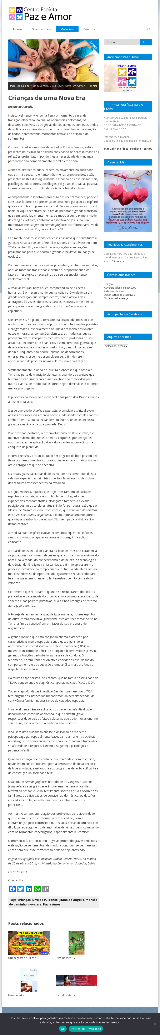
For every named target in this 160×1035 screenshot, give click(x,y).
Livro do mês (63, 958)
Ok (63, 1028)
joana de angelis (71, 900)
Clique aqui (118, 261)
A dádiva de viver (114, 291)
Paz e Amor (51, 904)
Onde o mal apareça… (117, 298)
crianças (24, 900)
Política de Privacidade (86, 1028)
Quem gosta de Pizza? (22, 958)
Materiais (67, 29)
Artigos (93, 45)
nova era (34, 904)
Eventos (89, 29)
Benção (108, 284)
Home (17, 29)
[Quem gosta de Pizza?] (29, 954)
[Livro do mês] (76, 954)
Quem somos (41, 29)
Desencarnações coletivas (119, 295)
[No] (155, 1024)
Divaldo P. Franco (45, 900)
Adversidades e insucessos (120, 287)
